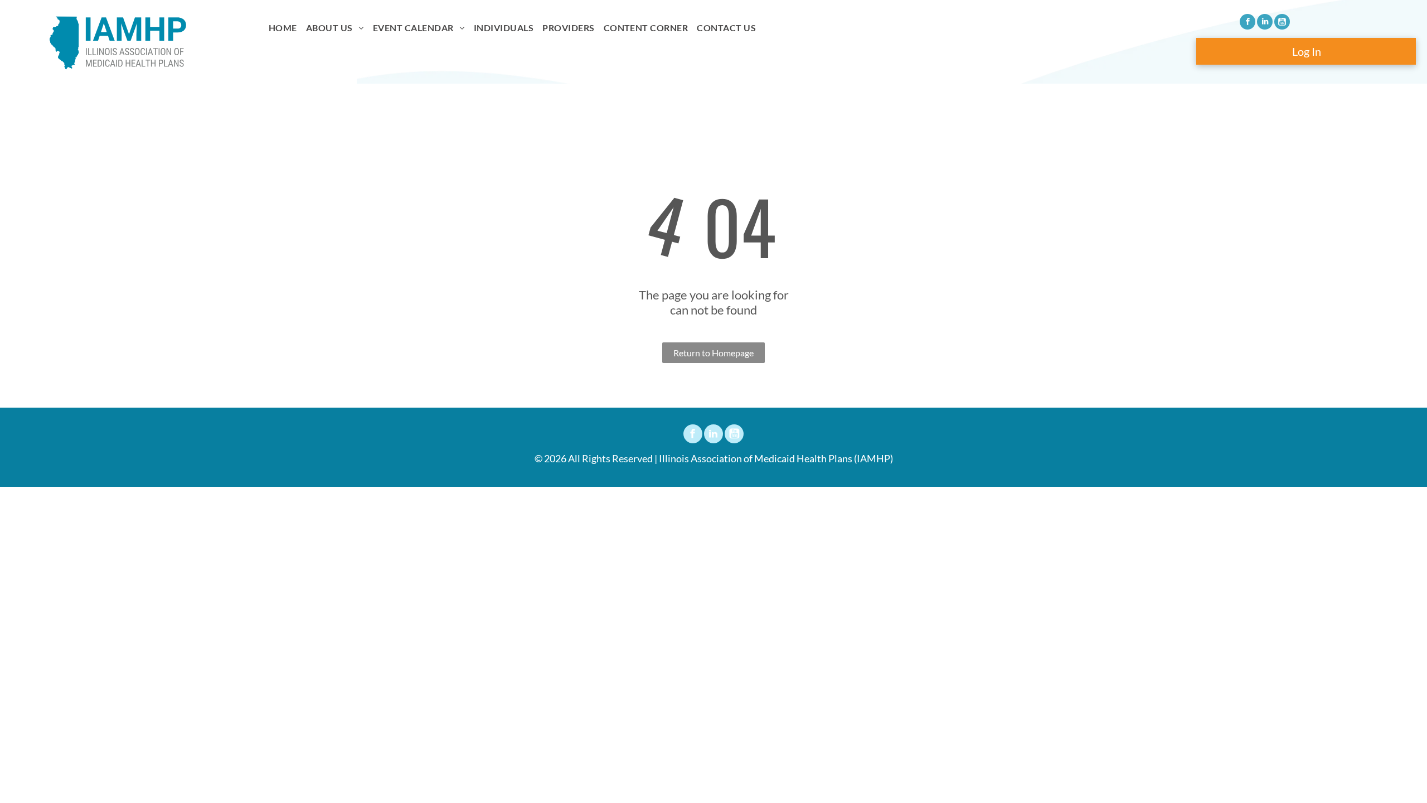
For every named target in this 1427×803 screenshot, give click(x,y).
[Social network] (1282, 23)
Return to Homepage (713, 352)
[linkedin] (1265, 23)
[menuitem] (283, 28)
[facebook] (1247, 23)
